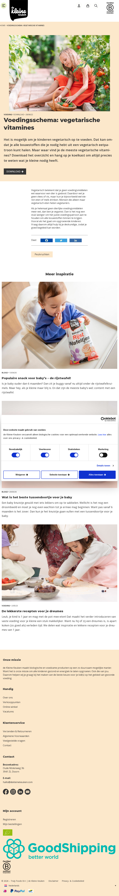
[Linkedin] (76, 240)
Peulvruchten (42, 254)
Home (2, 25)
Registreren (9, 819)
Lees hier (102, 435)
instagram (13, 792)
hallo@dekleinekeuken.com (18, 782)
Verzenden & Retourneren (17, 731)
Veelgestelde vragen (14, 740)
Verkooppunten (11, 702)
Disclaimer (53, 881)
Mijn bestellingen (12, 824)
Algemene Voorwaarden (16, 736)
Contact (7, 745)
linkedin (20, 792)
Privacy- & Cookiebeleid (73, 881)
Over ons (8, 697)
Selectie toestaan (58, 474)
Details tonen (103, 465)
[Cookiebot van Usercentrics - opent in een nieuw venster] (103, 419)
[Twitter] (62, 240)
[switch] (45, 455)
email (27, 792)
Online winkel (10, 706)
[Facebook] (47, 240)
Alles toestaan (96, 474)
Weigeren (20, 474)
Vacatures (8, 711)
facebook (6, 792)
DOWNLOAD (13, 171)
